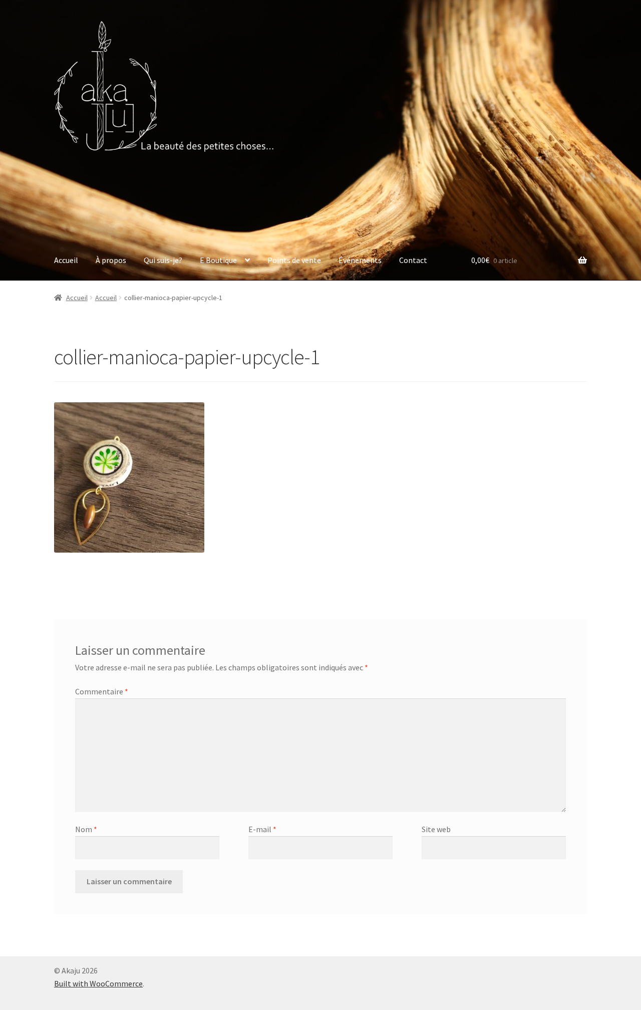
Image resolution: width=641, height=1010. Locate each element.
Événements (360, 260)
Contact (413, 260)
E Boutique (218, 260)
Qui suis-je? (163, 260)
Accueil (66, 260)
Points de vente (294, 260)
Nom (86, 829)
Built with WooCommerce (98, 983)
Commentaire (101, 691)
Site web (436, 829)
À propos (111, 260)
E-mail (262, 829)
